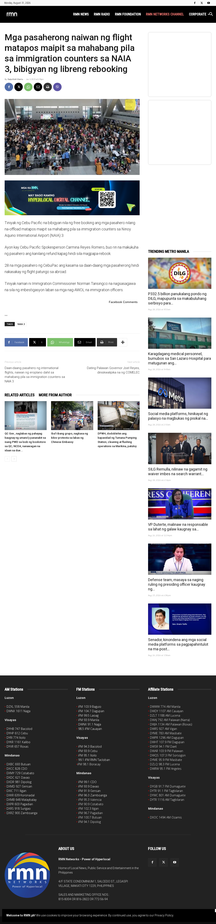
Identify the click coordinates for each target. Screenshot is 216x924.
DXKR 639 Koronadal (21, 795)
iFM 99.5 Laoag (88, 715)
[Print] (47, 87)
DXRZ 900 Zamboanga (22, 813)
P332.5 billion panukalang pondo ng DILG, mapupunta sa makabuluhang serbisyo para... (177, 298)
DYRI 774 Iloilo (16, 738)
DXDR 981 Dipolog (19, 782)
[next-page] (14, 458)
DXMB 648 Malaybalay (21, 800)
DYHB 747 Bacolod (19, 729)
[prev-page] (7, 458)
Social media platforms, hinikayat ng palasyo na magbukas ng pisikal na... (178, 416)
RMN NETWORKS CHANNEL (165, 14)
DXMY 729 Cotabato (20, 773)
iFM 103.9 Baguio (89, 707)
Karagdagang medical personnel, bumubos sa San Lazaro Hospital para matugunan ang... (179, 358)
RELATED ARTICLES (20, 395)
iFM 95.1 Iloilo (87, 755)
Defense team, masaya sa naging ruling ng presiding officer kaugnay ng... (176, 584)
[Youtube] (208, 3)
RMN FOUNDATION (128, 14)
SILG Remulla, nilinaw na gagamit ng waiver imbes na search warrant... (177, 471)
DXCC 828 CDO (17, 769)
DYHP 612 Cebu (17, 733)
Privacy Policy (164, 915)
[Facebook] (195, 3)
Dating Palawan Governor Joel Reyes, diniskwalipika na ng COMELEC (113, 370)
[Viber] (57, 87)
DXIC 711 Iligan (16, 791)
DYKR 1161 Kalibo (18, 742)
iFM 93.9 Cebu (87, 751)
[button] (211, 15)
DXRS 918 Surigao (19, 808)
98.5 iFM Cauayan (90, 729)
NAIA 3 (21, 324)
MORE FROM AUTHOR (55, 395)
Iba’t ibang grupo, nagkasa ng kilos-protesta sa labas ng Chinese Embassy (69, 438)
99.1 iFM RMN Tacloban (94, 760)
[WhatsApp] (28, 87)
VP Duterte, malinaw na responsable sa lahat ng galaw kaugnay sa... (178, 526)
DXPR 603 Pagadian (20, 804)
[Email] (38, 87)
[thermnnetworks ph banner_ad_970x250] (72, 197)
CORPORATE (197, 14)
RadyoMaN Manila (15, 79)
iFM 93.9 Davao (88, 786)
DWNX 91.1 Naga (89, 724)
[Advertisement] (179, 202)
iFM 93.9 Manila (88, 720)
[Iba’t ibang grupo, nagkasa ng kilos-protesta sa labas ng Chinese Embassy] (72, 415)
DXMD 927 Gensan (19, 786)
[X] (201, 3)
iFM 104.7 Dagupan (91, 711)
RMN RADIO (102, 14)
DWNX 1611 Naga (18, 711)
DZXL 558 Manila (18, 707)
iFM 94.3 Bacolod (90, 746)
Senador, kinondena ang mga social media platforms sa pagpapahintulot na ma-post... (178, 644)
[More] (122, 342)
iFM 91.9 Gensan (89, 791)
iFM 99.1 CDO (87, 782)
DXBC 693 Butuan (19, 764)
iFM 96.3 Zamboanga (92, 795)
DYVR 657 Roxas (17, 746)
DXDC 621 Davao (18, 777)
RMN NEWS (81, 14)
